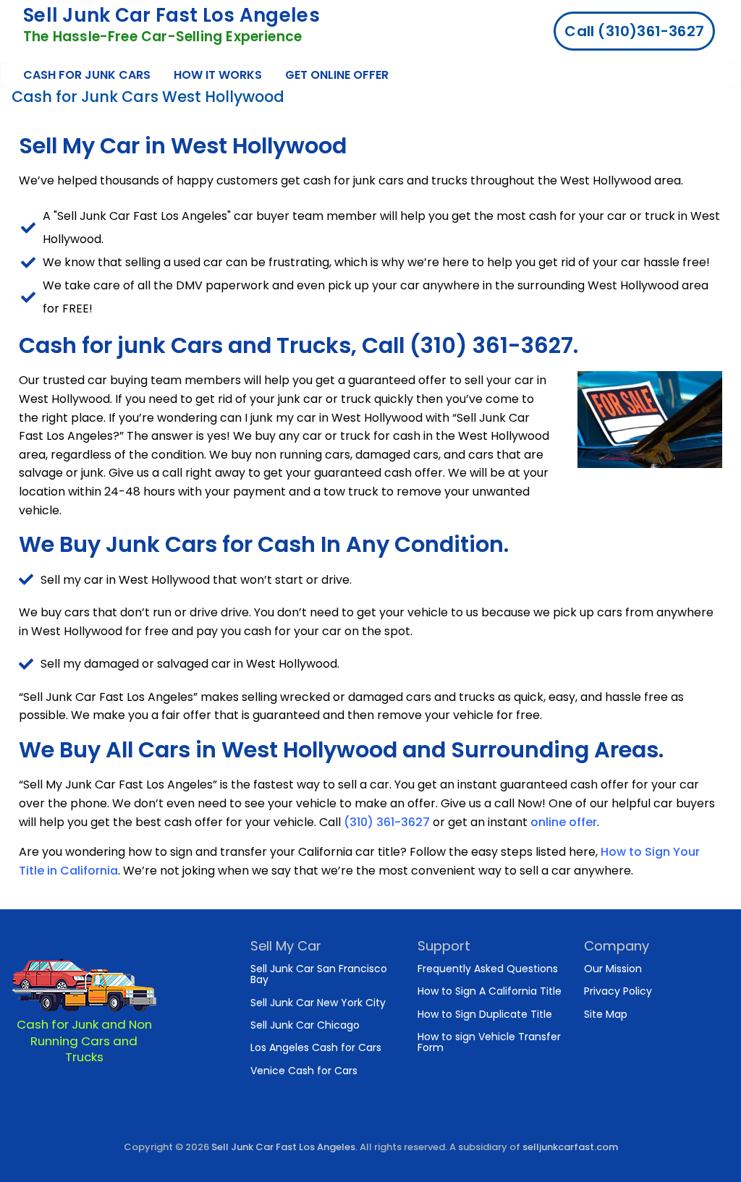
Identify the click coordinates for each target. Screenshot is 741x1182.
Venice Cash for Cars (303, 1070)
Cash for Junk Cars (87, 75)
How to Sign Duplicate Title (485, 1014)
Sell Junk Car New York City (318, 1002)
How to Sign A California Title (490, 991)
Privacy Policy (618, 991)
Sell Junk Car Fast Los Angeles (171, 15)
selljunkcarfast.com (570, 1147)
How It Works (218, 75)
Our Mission (613, 968)
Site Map (605, 1014)
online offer (563, 822)
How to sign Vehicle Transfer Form (489, 1042)
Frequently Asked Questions (488, 968)
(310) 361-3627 (387, 822)
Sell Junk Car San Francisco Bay (318, 974)
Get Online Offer (337, 75)
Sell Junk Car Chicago (305, 1025)
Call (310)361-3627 (634, 31)
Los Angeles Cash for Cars (315, 1047)
